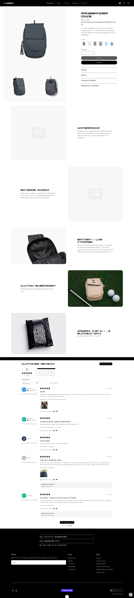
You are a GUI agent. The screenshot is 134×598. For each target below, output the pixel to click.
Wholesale (75, 3)
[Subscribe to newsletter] (64, 562)
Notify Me (99, 62)
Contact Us (84, 3)
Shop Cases (50, 3)
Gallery (59, 3)
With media (53, 383)
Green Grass (100, 572)
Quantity (84, 49)
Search (98, 558)
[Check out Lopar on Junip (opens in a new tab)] (70, 525)
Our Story (66, 3)
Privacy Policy (101, 561)
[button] (128, 3)
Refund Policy (101, 563)
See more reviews (67, 522)
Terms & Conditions (103, 566)
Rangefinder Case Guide (104, 569)
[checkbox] (54, 383)
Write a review (106, 363)
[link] (124, 3)
